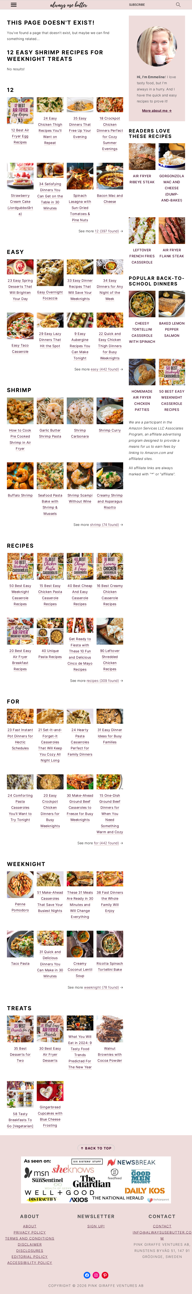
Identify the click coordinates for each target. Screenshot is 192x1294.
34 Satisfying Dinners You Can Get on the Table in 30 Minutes (50, 196)
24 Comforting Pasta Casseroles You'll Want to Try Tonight (20, 808)
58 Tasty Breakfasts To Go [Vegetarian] (20, 1120)
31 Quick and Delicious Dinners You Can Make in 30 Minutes (50, 964)
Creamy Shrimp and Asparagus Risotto (110, 501)
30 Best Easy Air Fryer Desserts (50, 1054)
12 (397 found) (107, 231)
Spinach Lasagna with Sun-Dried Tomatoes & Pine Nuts (80, 208)
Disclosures (29, 1251)
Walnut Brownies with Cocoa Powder (110, 1054)
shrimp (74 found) (104, 525)
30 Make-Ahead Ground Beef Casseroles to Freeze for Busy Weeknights (80, 808)
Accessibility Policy (29, 1263)
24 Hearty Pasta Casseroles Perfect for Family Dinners (80, 742)
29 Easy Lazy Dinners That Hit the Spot (50, 340)
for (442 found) (106, 843)
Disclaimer (30, 1244)
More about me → (157, 111)
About (30, 1226)
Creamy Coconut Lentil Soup (80, 970)
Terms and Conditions (29, 1238)
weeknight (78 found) (101, 987)
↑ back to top (96, 1148)
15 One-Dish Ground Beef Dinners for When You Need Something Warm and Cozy (110, 814)
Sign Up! (96, 1226)
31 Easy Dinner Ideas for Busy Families (110, 736)
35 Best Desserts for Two (20, 1054)
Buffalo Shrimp (20, 495)
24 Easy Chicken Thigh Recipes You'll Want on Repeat (50, 130)
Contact (162, 1226)
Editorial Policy (30, 1257)
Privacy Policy (30, 1232)
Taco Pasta (20, 963)
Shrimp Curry (110, 430)
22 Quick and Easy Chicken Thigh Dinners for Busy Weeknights (110, 346)
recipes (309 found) (103, 681)
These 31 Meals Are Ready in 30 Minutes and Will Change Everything (80, 904)
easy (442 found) (105, 369)
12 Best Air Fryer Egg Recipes (20, 136)
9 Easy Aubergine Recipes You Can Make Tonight (80, 346)
